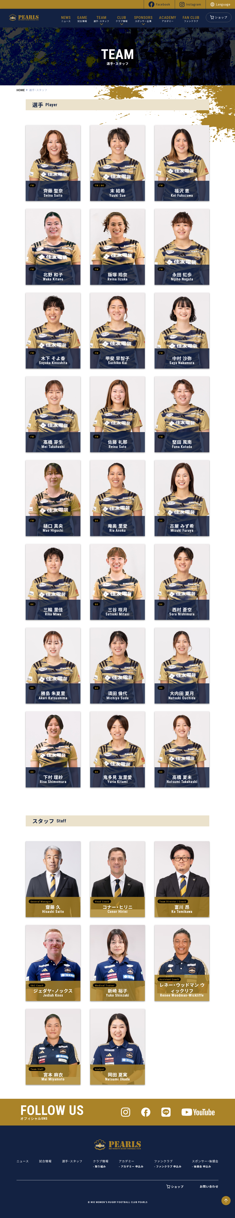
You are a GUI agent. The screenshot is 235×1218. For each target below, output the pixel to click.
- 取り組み (99, 1166)
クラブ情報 (101, 1161)
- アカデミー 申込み (131, 1166)
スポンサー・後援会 (205, 1161)
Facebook (163, 4)
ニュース (23, 1161)
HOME (21, 90)
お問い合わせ (209, 1186)
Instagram (193, 4)
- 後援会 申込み (201, 1166)
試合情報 (45, 1161)
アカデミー (126, 1161)
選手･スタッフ (72, 1161)
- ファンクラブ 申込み (168, 1166)
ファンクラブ (163, 1161)
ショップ (221, 17)
